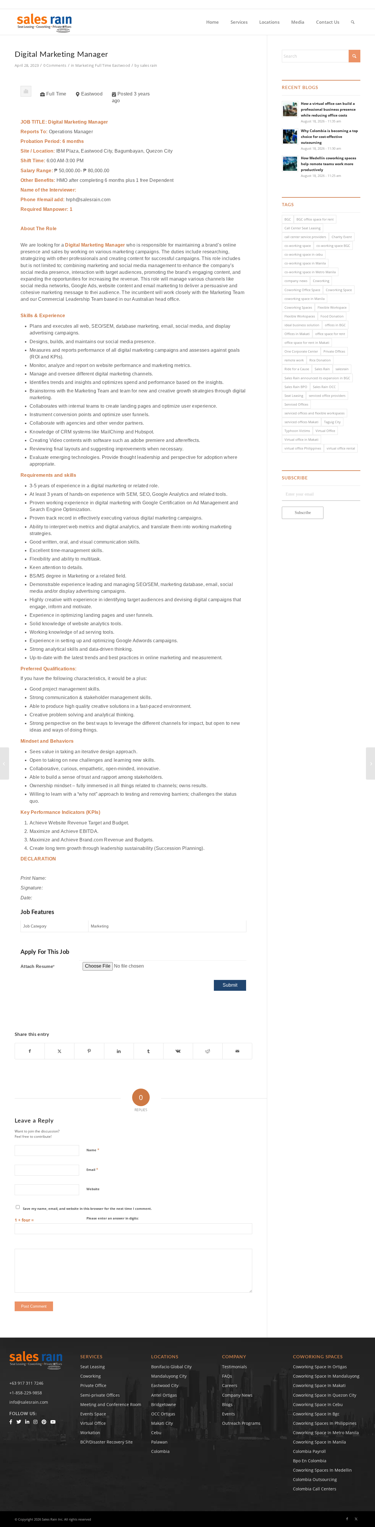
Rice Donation (320, 360)
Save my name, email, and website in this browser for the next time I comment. (87, 1208)
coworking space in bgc (316, 1414)
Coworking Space (339, 290)
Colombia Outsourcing (315, 1479)
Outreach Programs (241, 1423)
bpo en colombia (309, 1460)
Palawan (159, 1442)
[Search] (352, 22)
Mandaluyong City (169, 1376)
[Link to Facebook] (347, 1518)
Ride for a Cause (296, 369)
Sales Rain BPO (295, 387)
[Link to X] (356, 1518)
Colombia (160, 1451)
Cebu (156, 1432)
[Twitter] (18, 1422)
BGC (287, 219)
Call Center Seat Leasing (302, 228)
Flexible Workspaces (299, 316)
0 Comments (55, 65)
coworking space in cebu (318, 1404)
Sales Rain (322, 369)
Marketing (84, 65)
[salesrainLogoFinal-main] (44, 22)
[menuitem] (212, 22)
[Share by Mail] (237, 1051)
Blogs (227, 1404)
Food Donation (332, 316)
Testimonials (234, 1366)
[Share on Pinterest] (89, 1051)
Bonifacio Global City (171, 1366)
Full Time (103, 65)
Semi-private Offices (100, 1395)
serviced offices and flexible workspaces (314, 413)
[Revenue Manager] (4, 763)
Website (93, 1189)
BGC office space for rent (315, 219)
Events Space (93, 1414)
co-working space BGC (333, 245)
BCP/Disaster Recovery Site (106, 1442)
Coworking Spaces (298, 307)
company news (295, 281)
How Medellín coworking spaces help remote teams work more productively (328, 164)
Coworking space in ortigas (320, 1366)
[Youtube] (53, 1422)
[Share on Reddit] (207, 1051)
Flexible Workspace (332, 307)
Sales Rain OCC (324, 387)
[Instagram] (35, 1422)
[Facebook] (10, 1422)
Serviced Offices (296, 404)
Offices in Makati (297, 334)
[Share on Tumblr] (148, 1051)
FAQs (227, 1376)
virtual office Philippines (302, 448)
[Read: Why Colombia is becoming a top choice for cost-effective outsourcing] (290, 136)
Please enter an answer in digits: (112, 1218)
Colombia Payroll (309, 1451)
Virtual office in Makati (301, 439)
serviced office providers (327, 395)
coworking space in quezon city (324, 1395)
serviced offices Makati (301, 422)
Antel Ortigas (164, 1395)
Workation (90, 1432)
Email (92, 1169)
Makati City (162, 1423)
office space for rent (330, 334)
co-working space (297, 245)
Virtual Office (325, 430)
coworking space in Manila (304, 298)
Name (92, 1149)
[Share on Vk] (178, 1051)
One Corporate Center (301, 351)
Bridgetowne (163, 1404)
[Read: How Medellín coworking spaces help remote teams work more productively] (290, 164)
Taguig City (332, 422)
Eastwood (121, 65)
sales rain (148, 65)
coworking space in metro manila (326, 1432)
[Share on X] (59, 1051)
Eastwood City (164, 1385)
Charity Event (342, 237)
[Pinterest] (44, 1422)
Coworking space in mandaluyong (326, 1376)
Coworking (321, 281)
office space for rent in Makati (306, 342)
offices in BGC (335, 325)
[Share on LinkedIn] (119, 1051)
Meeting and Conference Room (110, 1404)
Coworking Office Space (302, 290)
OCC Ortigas (163, 1414)
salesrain (342, 369)
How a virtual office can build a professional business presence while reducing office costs (328, 109)
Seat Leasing (293, 395)
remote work (294, 360)
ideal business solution (301, 325)
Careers (229, 1385)
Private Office (93, 1385)
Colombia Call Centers (315, 1489)
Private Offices (334, 351)
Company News (237, 1395)
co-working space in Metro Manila (310, 272)
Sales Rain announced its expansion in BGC (317, 378)
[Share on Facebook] (30, 1051)
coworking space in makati (319, 1385)
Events (228, 1414)
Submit (230, 985)
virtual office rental (341, 448)
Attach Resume (37, 966)
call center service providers (305, 237)
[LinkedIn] (27, 1422)
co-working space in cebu (303, 254)
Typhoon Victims (297, 430)
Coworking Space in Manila (319, 1442)
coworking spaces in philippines (325, 1423)
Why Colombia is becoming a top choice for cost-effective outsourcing (329, 136)
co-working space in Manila (305, 263)
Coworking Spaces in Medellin (322, 1470)
